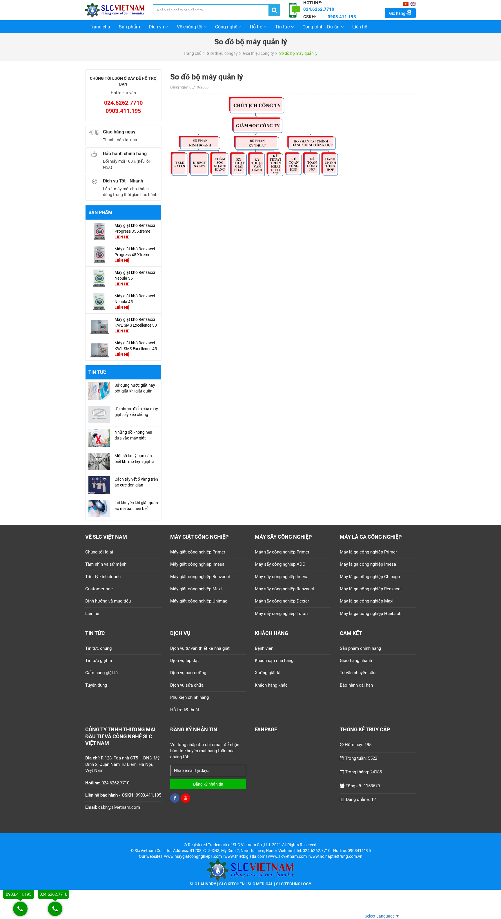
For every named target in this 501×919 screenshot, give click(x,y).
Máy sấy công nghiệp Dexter (282, 601)
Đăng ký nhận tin (208, 784)
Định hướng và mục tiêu (108, 601)
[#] (99, 231)
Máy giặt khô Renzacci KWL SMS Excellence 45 (136, 346)
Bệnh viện (264, 648)
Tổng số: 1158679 (363, 785)
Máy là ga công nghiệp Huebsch (370, 613)
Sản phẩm (129, 27)
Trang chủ (100, 27)
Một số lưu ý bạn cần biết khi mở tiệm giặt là (135, 458)
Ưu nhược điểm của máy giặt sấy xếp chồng (136, 411)
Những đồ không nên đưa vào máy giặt (133, 435)
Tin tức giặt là (98, 660)
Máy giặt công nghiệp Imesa (197, 564)
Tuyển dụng (96, 685)
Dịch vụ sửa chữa (187, 685)
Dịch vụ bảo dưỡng (188, 672)
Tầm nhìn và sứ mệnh (105, 564)
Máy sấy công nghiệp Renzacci (284, 588)
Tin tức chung (98, 648)
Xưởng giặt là (267, 672)
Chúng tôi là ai (99, 552)
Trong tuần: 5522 (361, 758)
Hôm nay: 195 (358, 744)
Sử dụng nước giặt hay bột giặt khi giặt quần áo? (135, 391)
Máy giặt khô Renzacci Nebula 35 (135, 275)
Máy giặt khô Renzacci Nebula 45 (135, 299)
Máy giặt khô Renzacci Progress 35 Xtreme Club (135, 231)
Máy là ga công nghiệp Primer (368, 552)
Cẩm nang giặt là (101, 672)
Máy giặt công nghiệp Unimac (198, 601)
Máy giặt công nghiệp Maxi (196, 588)
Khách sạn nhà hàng (274, 660)
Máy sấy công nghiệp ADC (280, 564)
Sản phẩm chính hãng (360, 648)
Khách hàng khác (271, 685)
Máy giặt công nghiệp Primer (197, 552)
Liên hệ (359, 27)
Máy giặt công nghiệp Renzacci (200, 576)
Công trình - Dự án (321, 27)
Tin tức (283, 27)
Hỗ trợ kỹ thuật (184, 709)
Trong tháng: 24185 (363, 772)
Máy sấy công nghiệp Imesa (281, 576)
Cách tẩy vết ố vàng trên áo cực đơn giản (136, 482)
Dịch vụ (157, 27)
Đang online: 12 (361, 799)
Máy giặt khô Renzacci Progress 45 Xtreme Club (135, 255)
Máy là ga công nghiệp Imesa (368, 564)
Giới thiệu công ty (222, 53)
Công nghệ (226, 27)
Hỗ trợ (257, 27)
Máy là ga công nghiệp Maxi (366, 601)
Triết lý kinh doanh (103, 576)
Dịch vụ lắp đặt (184, 660)
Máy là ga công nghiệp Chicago (370, 576)
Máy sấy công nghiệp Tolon (281, 613)
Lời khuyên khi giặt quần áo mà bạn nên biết (136, 505)
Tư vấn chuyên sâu (357, 672)
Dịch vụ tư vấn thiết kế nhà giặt (200, 648)
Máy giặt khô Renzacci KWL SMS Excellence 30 (136, 322)
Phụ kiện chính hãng (189, 697)
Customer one (99, 588)
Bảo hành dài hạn (356, 685)
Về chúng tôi (190, 27)
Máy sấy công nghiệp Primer (282, 552)
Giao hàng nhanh (356, 660)
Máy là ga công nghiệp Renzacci (371, 588)
